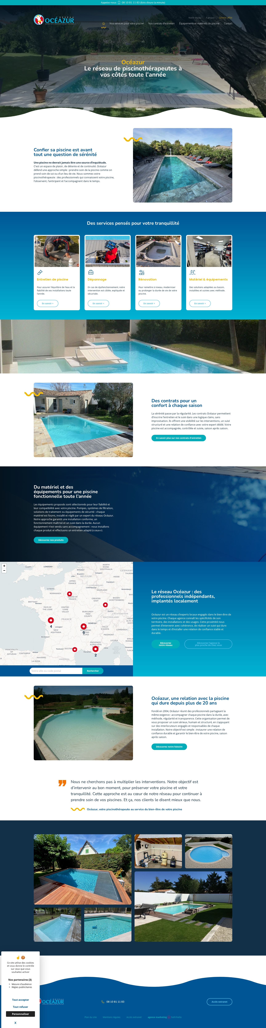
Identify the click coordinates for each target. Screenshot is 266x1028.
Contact (228, 23)
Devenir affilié (225, 18)
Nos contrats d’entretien (161, 23)
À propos (210, 18)
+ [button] (4, 566)
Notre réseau (195, 18)
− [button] (4, 570)
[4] (51, 620)
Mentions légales (111, 1017)
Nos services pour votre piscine (127, 23)
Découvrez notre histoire (169, 746)
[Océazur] (58, 20)
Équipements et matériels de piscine (199, 23)
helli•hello (164, 1017)
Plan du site (91, 1017)
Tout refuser (20, 1007)
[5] (84, 626)
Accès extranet (219, 1001)
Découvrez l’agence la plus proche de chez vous (208, 644)
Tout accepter (20, 999)
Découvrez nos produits (51, 540)
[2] (96, 649)
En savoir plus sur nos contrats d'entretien (178, 437)
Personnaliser (20, 1014)
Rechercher (93, 670)
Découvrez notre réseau (165, 644)
